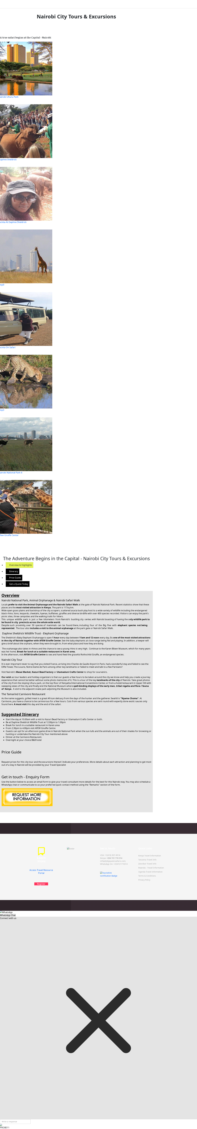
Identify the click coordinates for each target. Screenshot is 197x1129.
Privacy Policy (144, 880)
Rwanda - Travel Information (151, 867)
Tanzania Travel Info (147, 859)
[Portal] (41, 857)
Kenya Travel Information (149, 855)
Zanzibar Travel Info (147, 863)
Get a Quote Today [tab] (18, 584)
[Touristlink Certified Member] (117, 874)
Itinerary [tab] (13, 571)
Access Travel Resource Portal (41, 871)
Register (41, 883)
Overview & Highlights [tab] (20, 565)
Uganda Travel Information (150, 871)
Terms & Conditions (147, 875)
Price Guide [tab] (15, 577)
